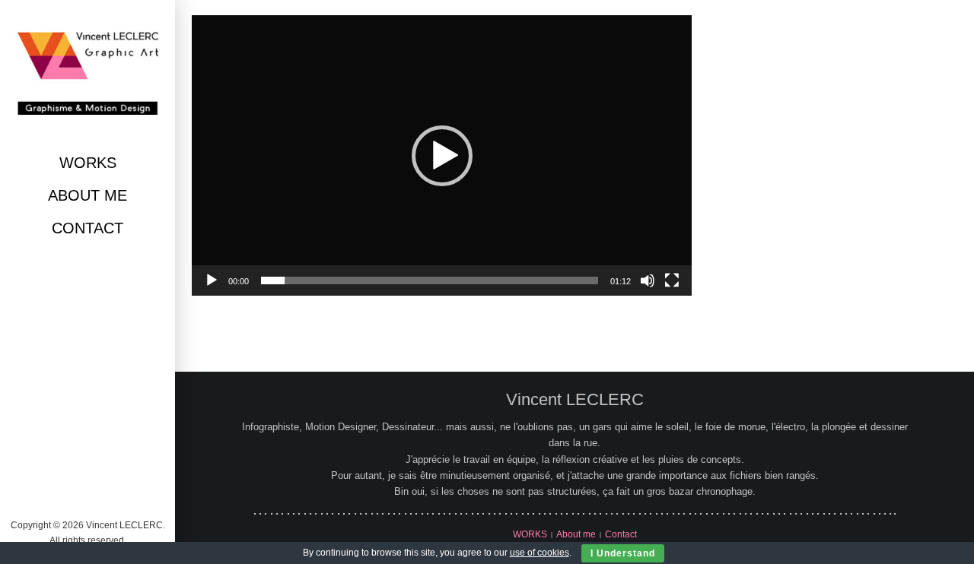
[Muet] (647, 280)
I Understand (622, 553)
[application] (442, 155)
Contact (87, 228)
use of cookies (539, 552)
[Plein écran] (672, 280)
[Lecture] (211, 280)
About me (87, 195)
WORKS (87, 162)
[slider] (429, 280)
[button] (442, 155)
